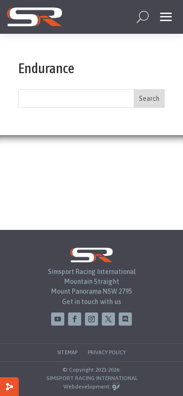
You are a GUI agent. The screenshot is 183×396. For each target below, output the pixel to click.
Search (149, 98)
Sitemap (67, 352)
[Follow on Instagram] (91, 319)
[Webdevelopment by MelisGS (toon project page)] (116, 386)
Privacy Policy (107, 352)
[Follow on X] (108, 319)
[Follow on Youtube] (57, 319)
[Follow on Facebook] (74, 319)
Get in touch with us (91, 301)
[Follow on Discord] (125, 319)
